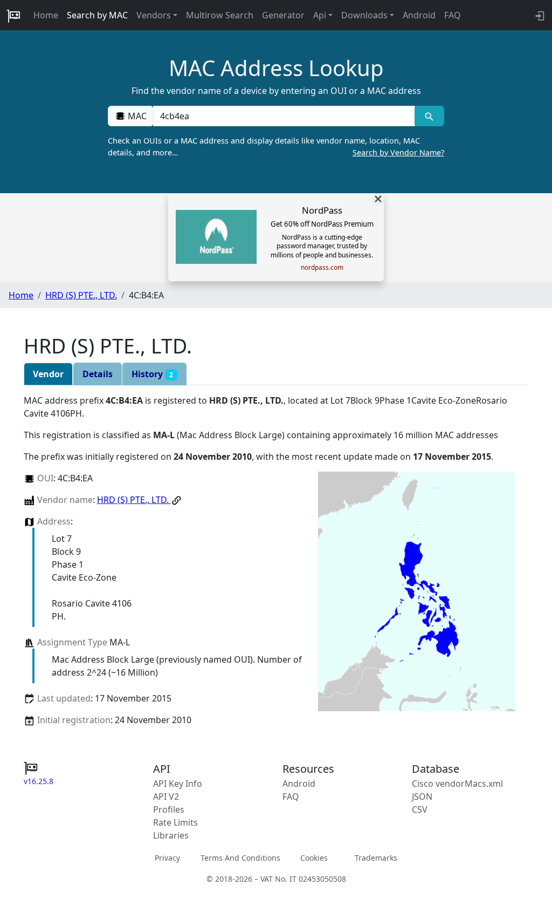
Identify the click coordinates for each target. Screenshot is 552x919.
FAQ (452, 15)
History (152, 374)
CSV (419, 809)
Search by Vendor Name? (398, 152)
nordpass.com (322, 267)
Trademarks (376, 857)
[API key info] (539, 15)
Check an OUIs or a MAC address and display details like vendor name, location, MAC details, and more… (276, 146)
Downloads (364, 15)
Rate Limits (175, 822)
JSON (422, 796)
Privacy (167, 857)
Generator (283, 15)
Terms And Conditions (240, 857)
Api (319, 15)
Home (45, 15)
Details (97, 374)
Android (419, 15)
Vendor (48, 374)
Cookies (314, 857)
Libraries (171, 835)
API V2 (166, 796)
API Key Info (177, 783)
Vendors (153, 15)
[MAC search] (429, 116)
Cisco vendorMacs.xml (457, 783)
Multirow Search (219, 15)
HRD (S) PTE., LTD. (81, 295)
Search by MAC (97, 15)
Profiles (168, 809)
